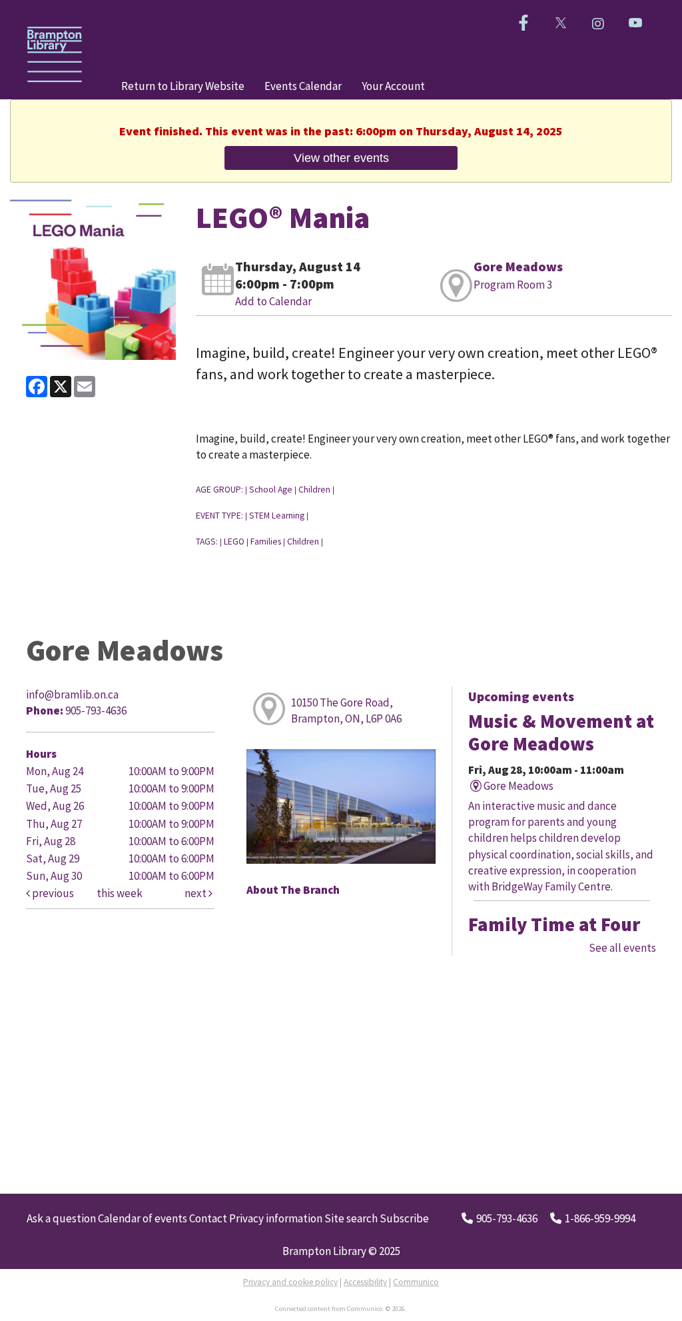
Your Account (393, 86)
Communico (416, 1282)
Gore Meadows (518, 266)
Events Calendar (303, 86)
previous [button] (52, 893)
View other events (341, 158)
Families (265, 541)
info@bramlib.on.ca (72, 694)
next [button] (196, 893)
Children (314, 489)
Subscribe (404, 1218)
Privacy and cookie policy (290, 1282)
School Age (270, 489)
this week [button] (120, 893)
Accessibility (365, 1282)
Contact (208, 1218)
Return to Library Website (182, 86)
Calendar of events (142, 1218)
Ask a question (61, 1218)
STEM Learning (276, 515)
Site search (351, 1218)
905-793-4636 (506, 1218)
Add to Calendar (273, 301)
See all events (622, 947)
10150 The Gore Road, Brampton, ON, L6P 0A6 (346, 710)
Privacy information (275, 1218)
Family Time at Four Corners (554, 935)
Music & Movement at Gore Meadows (561, 732)
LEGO (234, 541)
